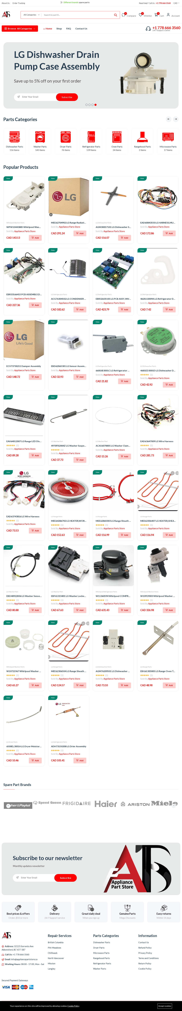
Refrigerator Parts (91, 146)
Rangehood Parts (142, 146)
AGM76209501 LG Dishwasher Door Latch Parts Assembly (126, 671)
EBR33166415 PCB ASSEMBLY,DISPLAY (26, 294)
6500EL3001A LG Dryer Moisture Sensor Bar (29, 746)
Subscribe (67, 97)
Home (48, 28)
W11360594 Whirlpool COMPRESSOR (116, 596)
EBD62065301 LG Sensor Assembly (69, 366)
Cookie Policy (73, 1006)
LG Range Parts (56, 516)
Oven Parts (116, 146)
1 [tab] (86, 105)
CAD (175, 3)
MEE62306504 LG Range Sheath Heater (71, 671)
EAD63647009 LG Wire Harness (156, 441)
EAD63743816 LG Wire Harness (22, 516)
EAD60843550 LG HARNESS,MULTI (158, 222)
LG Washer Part (57, 441)
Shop (59, 28)
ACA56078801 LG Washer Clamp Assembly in (119, 445)
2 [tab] (89, 105)
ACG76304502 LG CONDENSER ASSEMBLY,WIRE (76, 298)
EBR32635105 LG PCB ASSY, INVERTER (116, 298)
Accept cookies (164, 1006)
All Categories (20, 28)
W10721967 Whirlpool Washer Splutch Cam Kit (31, 671)
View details (89, 2)
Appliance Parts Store (24, 231)
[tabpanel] (91, 75)
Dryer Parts (65, 146)
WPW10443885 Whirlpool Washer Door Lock (30, 227)
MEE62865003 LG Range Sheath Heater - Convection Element (128, 520)
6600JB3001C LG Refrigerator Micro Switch (118, 370)
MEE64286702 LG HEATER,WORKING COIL (73, 520)
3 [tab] (92, 105)
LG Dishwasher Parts (103, 223)
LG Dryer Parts (11, 742)
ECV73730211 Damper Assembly (23, 366)
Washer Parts (40, 146)
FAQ (68, 28)
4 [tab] (95, 105)
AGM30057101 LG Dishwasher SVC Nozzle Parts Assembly (126, 227)
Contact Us (81, 28)
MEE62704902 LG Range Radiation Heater (73, 222)
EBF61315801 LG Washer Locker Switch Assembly (77, 596)
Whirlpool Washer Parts (15, 223)
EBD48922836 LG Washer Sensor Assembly (29, 596)
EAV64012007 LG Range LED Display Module (29, 441)
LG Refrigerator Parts (59, 294)
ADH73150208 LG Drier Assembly (68, 746)
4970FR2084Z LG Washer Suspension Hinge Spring (77, 445)
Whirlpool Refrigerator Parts (106, 592)
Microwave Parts (168, 146)
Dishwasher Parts (14, 146)
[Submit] (115, 14)
